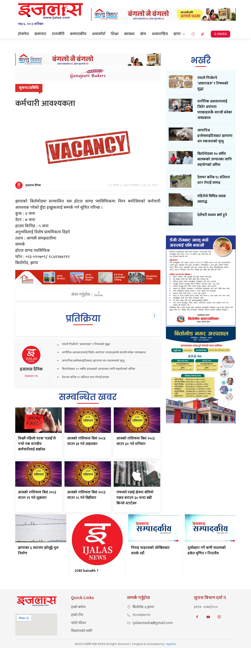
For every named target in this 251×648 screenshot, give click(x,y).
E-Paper (220, 34)
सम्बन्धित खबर (88, 397)
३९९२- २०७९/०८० (206, 607)
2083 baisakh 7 (86, 571)
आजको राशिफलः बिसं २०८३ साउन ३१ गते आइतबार (86, 441)
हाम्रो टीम (77, 615)
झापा (177, 34)
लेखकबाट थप (31, 376)
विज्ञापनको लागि (81, 631)
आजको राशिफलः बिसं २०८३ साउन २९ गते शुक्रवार (37, 495)
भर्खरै (201, 60)
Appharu (171, 644)
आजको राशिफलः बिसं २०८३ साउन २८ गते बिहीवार (86, 495)
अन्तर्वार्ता (98, 34)
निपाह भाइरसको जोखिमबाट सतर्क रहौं (150, 550)
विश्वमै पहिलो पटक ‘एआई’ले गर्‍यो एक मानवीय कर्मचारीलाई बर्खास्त (37, 443)
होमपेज (23, 34)
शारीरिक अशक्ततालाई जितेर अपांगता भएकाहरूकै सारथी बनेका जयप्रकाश (104, 353)
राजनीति (58, 34)
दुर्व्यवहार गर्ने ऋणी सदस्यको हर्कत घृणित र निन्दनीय (207, 550)
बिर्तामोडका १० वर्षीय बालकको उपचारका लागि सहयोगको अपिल (98, 369)
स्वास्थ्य (129, 34)
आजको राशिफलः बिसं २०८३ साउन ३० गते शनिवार (135, 441)
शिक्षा (115, 34)
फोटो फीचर (78, 623)
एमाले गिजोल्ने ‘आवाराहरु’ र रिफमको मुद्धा (86, 344)
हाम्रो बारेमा (78, 607)
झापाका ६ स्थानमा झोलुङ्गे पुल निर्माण (38, 550)
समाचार (40, 34)
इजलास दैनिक (33, 185)
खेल (143, 34)
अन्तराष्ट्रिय (160, 34)
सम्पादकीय (78, 34)
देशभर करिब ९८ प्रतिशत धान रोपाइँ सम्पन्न (85, 377)
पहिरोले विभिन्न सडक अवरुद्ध (211, 199)
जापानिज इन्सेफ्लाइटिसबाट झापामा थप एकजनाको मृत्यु (93, 361)
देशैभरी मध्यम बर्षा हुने (212, 215)
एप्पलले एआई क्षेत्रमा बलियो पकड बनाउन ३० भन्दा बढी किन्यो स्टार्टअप (134, 497)
